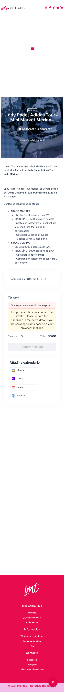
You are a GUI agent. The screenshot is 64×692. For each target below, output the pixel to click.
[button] (32, 48)
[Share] (53, 682)
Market (32, 110)
